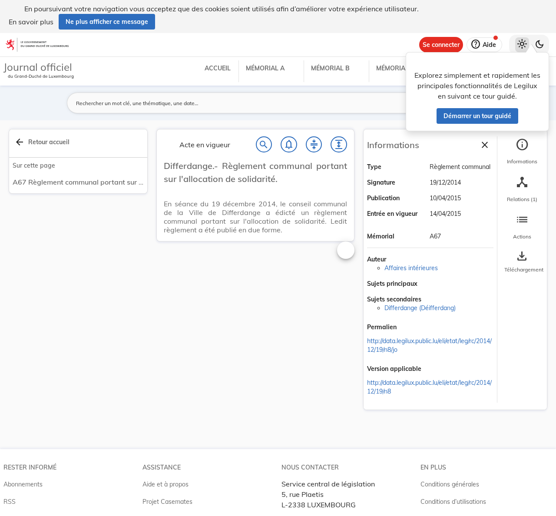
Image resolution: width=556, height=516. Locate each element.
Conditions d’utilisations (453, 502)
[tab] (522, 151)
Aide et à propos (165, 484)
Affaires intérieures (411, 268)
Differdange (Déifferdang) (420, 308)
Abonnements (23, 484)
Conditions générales (449, 484)
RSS (9, 502)
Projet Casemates (167, 502)
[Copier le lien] (408, 328)
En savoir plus (31, 21)
